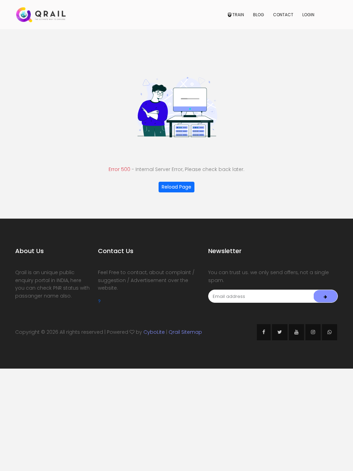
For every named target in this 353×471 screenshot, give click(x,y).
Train (237, 15)
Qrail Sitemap (185, 332)
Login (308, 15)
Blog (258, 15)
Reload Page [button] (176, 186)
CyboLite (154, 332)
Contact (283, 15)
